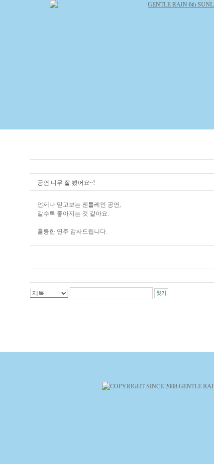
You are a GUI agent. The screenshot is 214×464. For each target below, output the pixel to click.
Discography (156, 118)
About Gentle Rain (50, 118)
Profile (108, 118)
